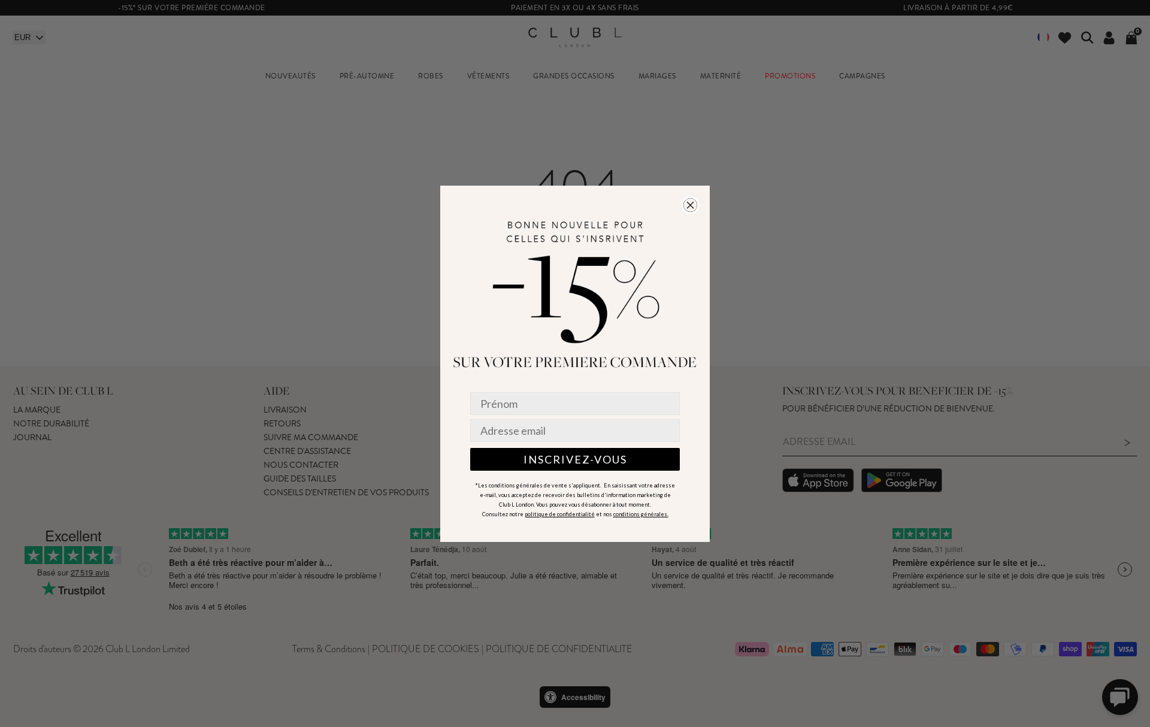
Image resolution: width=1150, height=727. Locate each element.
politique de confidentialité (560, 514)
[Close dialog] (690, 205)
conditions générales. (640, 514)
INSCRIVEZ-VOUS (575, 459)
